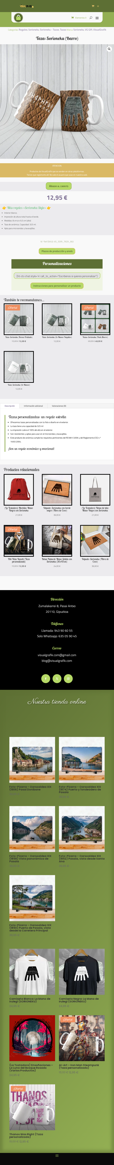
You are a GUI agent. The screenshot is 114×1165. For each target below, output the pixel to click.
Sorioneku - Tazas (49, 30)
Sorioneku (33, 30)
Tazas (63, 30)
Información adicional (33, 405)
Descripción (10, 405)
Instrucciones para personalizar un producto (57, 286)
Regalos (23, 30)
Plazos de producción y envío (57, 251)
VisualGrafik (99, 30)
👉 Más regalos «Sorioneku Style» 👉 (26, 208)
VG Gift (88, 30)
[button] (109, 49)
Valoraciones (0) (59, 405)
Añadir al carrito (58, 186)
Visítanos (57, 721)
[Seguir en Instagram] (68, 678)
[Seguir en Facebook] (45, 678)
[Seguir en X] (57, 678)
